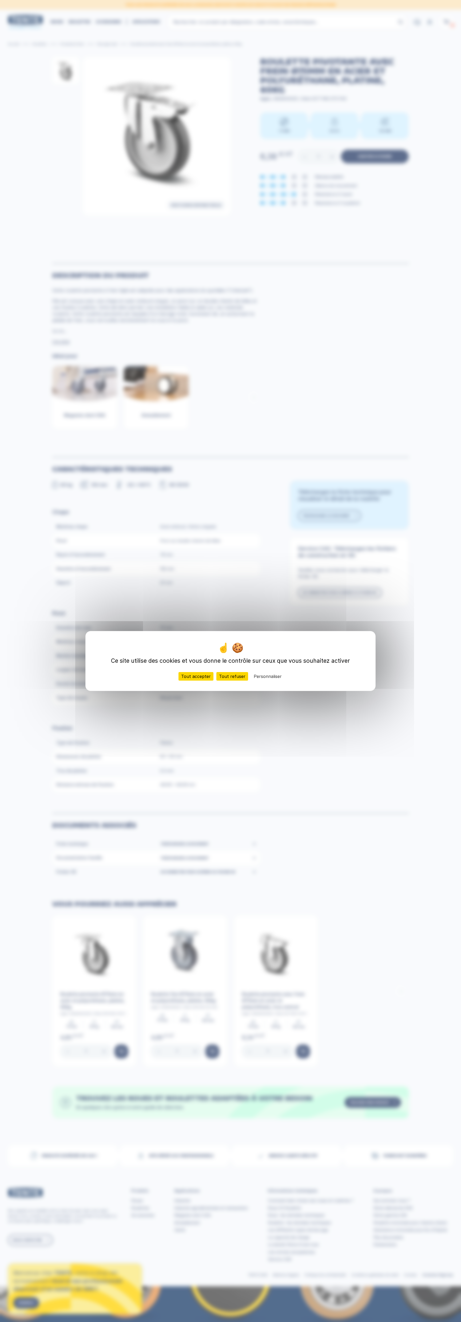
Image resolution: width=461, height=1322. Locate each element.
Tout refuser (232, 676)
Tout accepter (196, 676)
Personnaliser (268, 676)
